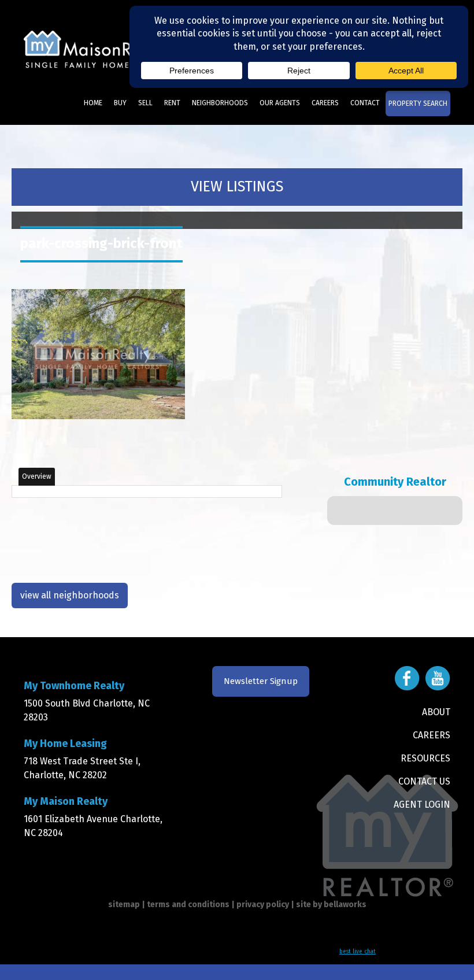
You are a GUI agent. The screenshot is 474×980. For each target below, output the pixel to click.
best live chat (357, 951)
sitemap (124, 904)
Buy (120, 103)
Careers (325, 103)
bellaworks (345, 904)
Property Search (417, 103)
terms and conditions (188, 904)
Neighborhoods (220, 103)
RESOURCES (425, 758)
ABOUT (436, 712)
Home (93, 103)
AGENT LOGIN (422, 804)
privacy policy (262, 904)
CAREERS (431, 735)
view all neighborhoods (69, 595)
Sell (145, 103)
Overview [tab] (36, 476)
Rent (172, 103)
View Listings (237, 186)
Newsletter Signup (261, 681)
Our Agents (280, 103)
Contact (365, 103)
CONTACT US (424, 781)
